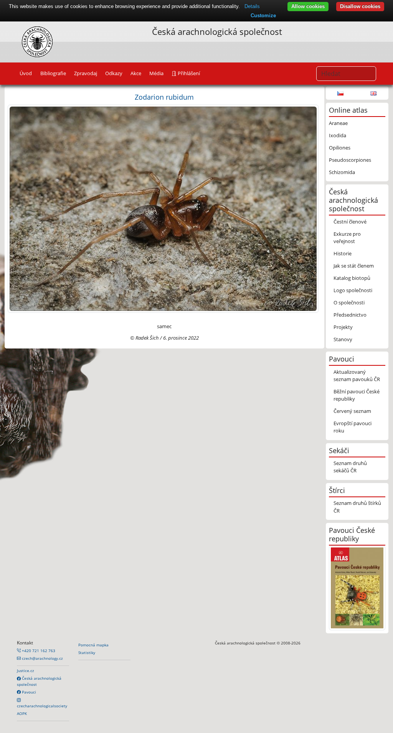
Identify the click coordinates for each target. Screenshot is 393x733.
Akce (135, 73)
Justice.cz (25, 670)
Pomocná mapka (93, 645)
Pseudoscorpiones (350, 159)
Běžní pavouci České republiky (357, 395)
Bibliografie (53, 73)
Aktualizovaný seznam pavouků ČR (357, 375)
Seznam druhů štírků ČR (357, 507)
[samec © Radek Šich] (163, 208)
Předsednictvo (350, 314)
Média (156, 73)
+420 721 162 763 (38, 650)
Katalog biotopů (352, 277)
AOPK (22, 713)
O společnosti (349, 302)
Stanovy (343, 339)
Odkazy (113, 73)
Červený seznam (352, 411)
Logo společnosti (353, 290)
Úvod (26, 73)
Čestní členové (350, 221)
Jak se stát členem (354, 265)
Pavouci (28, 692)
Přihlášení (188, 73)
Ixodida (337, 135)
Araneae (338, 123)
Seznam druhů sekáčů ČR (350, 467)
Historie (343, 253)
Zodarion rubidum (164, 97)
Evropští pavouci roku (353, 427)
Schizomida (342, 172)
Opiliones (339, 147)
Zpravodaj (85, 73)
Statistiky (86, 652)
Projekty (343, 327)
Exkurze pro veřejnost (347, 237)
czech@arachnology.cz (42, 658)
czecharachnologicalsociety (42, 705)
